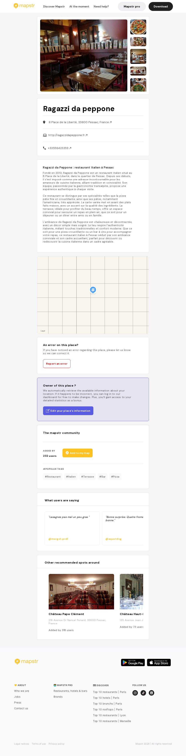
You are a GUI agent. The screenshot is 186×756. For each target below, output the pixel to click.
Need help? (101, 6)
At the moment (79, 6)
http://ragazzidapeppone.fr (67, 135)
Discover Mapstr (54, 6)
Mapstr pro (132, 6)
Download (161, 6)
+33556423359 (58, 148)
